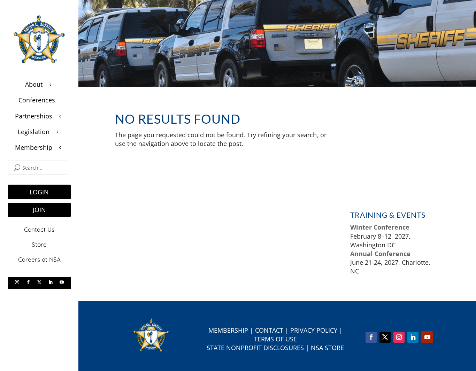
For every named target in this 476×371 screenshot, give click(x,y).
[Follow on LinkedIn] (50, 282)
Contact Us (39, 229)
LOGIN (39, 192)
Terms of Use (275, 339)
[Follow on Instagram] (17, 282)
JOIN (39, 210)
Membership (228, 330)
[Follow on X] (39, 282)
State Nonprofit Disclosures (255, 347)
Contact (269, 330)
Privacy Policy (313, 330)
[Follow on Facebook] (28, 282)
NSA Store (327, 347)
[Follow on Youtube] (61, 282)
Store (39, 244)
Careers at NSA (39, 259)
